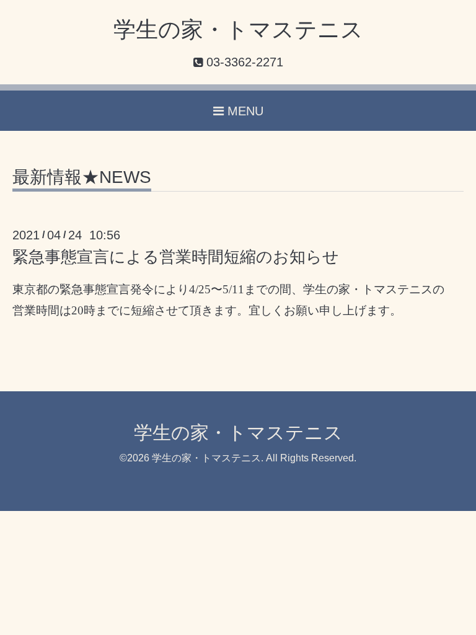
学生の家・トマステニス (238, 29)
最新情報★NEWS (81, 178)
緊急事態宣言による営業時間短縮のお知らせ (175, 256)
